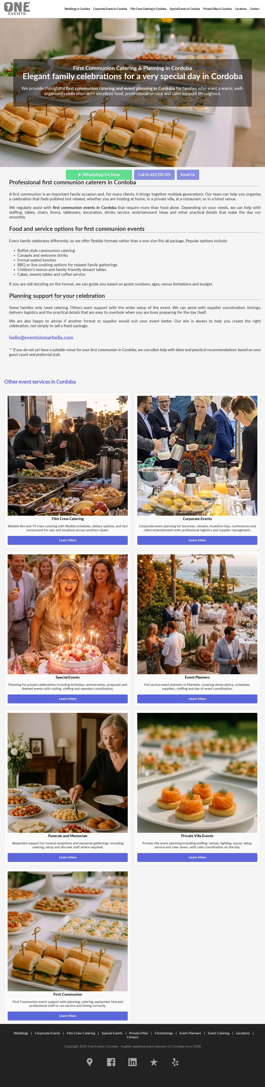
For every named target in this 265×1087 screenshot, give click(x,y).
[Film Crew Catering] (68, 456)
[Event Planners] (197, 614)
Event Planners (190, 1033)
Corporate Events (47, 1033)
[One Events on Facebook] (111, 1069)
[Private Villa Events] (197, 773)
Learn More (67, 540)
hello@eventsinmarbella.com (41, 337)
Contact (133, 1037)
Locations (243, 1033)
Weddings (21, 1033)
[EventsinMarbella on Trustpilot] (154, 1069)
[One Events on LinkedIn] (133, 1069)
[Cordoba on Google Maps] (90, 1069)
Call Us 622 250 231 (154, 175)
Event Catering (218, 1033)
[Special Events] (68, 614)
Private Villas (138, 1033)
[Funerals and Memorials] (68, 773)
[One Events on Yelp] (175, 1069)
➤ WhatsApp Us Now (99, 175)
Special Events (112, 1033)
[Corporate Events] (197, 456)
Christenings (164, 1033)
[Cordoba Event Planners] (17, 9)
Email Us (188, 175)
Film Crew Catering (81, 1033)
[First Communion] (68, 931)
